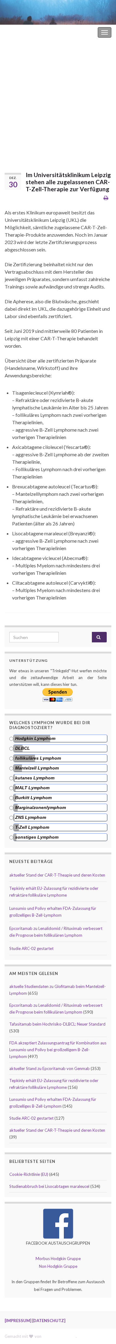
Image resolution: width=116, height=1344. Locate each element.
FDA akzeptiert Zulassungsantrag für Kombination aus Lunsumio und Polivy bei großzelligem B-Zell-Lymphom (57, 1049)
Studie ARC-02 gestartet (31, 948)
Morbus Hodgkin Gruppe (58, 1258)
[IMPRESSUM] (18, 1320)
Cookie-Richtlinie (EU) (28, 1174)
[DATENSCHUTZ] (48, 1320)
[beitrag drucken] (106, 198)
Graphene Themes (59, 1336)
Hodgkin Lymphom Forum (70, 32)
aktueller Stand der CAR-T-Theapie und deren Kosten (57, 875)
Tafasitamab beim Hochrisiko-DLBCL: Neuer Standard (57, 1024)
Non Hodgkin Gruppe (58, 1266)
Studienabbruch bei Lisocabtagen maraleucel (49, 1186)
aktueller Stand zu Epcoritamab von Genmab (49, 1068)
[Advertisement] (58, 101)
